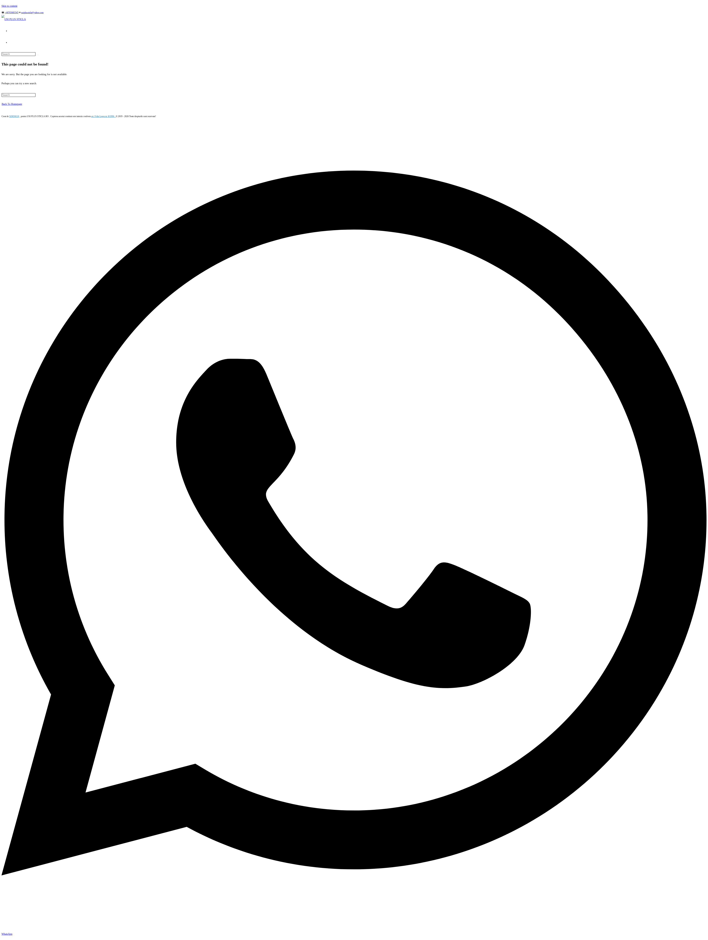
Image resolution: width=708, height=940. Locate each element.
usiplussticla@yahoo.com (32, 12)
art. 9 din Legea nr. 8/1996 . (103, 116)
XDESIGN (14, 116)
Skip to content (9, 6)
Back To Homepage (12, 104)
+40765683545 (11, 12)
